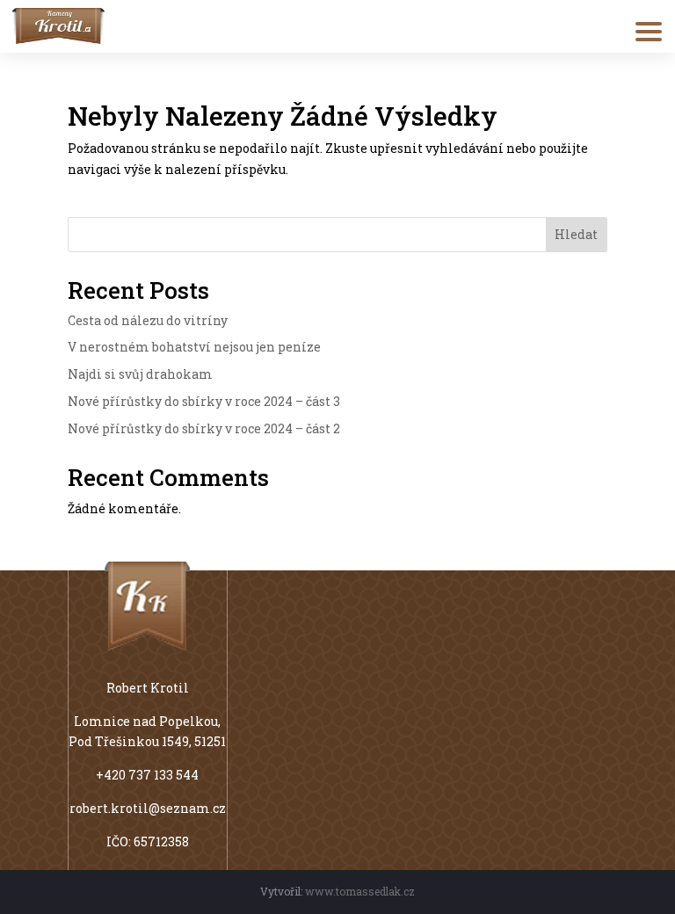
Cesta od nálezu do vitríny (148, 320)
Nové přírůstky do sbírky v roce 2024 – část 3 (204, 401)
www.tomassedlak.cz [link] (360, 891)
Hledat (576, 234)
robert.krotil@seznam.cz (147, 808)
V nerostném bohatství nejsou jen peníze (194, 346)
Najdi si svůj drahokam (140, 374)
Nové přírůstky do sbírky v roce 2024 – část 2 (204, 428)
